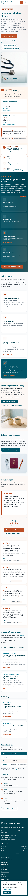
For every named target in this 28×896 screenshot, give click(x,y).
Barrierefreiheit (5, 879)
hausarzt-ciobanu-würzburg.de (9, 124)
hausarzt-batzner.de (7, 110)
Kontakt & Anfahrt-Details (9, 808)
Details (17, 852)
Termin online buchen (9, 36)
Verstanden (6, 892)
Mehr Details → (18, 769)
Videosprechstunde (10, 40)
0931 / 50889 (5, 122)
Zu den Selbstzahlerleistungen (10, 449)
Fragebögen (4, 867)
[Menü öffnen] (25, 2)
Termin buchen (21, 2)
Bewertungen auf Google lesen (14, 529)
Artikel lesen (6, 667)
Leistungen (4, 869)
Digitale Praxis (4, 862)
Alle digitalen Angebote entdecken (12, 266)
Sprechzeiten (4, 864)
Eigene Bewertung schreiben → (14, 533)
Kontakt (3, 874)
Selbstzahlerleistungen (9, 375)
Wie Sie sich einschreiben (9, 401)
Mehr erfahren (6, 308)
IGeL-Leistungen (5, 872)
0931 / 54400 (5, 108)
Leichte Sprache (5, 876)
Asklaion (21, 635)
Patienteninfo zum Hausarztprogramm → (12, 405)
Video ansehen (7, 716)
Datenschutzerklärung (7, 889)
